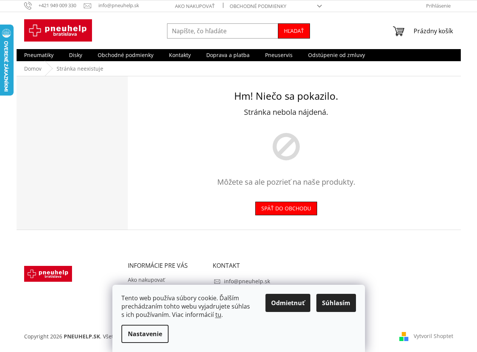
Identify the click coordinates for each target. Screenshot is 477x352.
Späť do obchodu (286, 208)
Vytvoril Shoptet (433, 336)
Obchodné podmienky (258, 6)
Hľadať (294, 30)
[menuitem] (39, 55)
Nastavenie (145, 334)
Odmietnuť (288, 303)
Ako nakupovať (195, 6)
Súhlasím (336, 303)
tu (218, 314)
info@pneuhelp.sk (247, 281)
